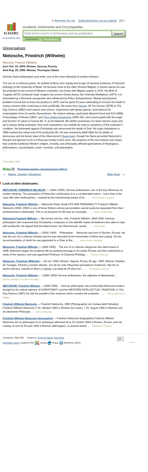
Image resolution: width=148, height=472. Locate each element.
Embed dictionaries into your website (97, 20)
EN (121, 20)
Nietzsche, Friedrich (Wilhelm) (21, 261)
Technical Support (45, 338)
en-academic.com (11, 38)
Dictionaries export (11, 343)
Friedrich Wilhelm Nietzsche (20, 304)
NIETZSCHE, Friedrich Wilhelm (21, 285)
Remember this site (65, 20)
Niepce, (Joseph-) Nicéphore (24, 174)
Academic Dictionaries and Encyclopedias (53, 27)
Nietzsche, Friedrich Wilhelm (20, 204)
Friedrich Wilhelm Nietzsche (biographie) (28, 318)
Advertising (59, 338)
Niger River (113, 174)
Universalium (31, 39)
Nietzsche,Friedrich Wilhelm (20, 218)
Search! (118, 33)
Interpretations (51, 39)
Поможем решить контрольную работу (42, 169)
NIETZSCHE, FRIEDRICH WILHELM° (24, 190)
